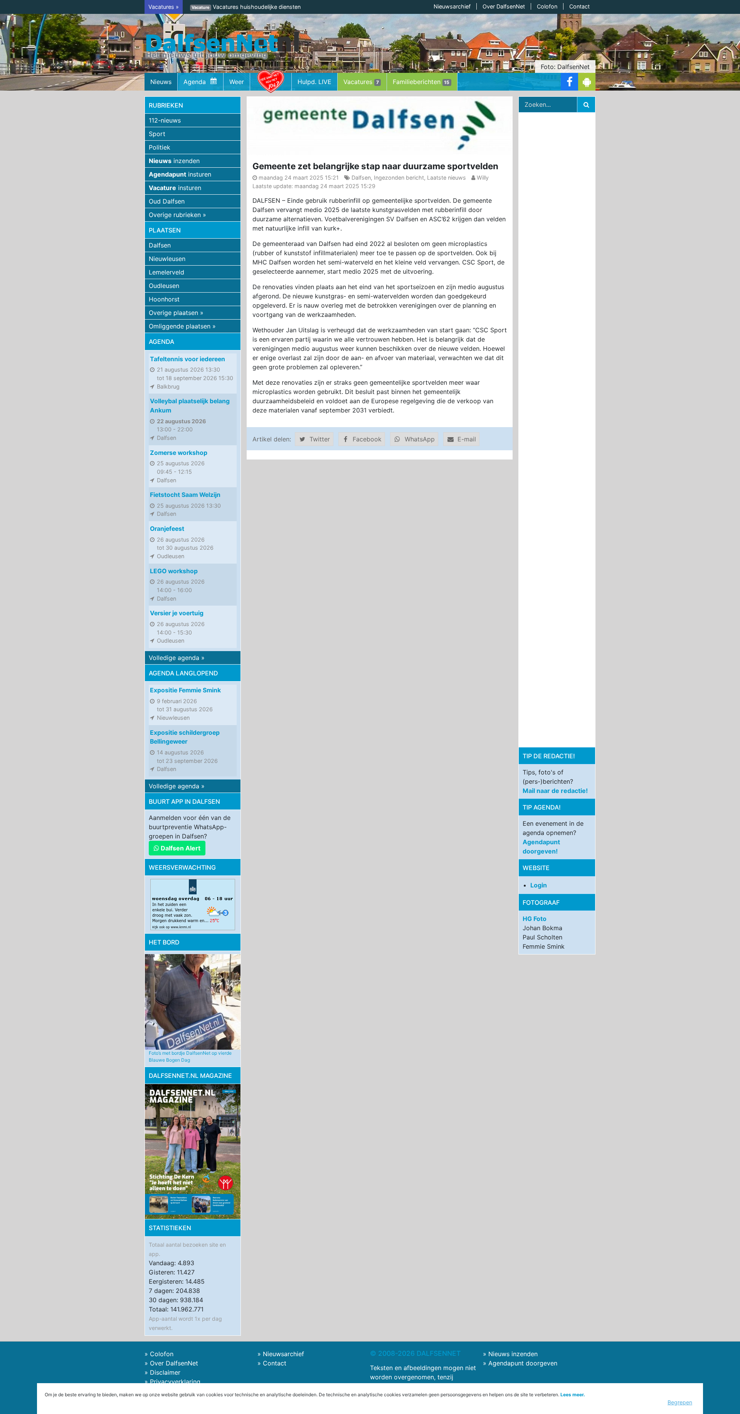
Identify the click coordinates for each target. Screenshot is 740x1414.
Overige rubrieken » (177, 215)
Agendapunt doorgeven (522, 1363)
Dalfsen (160, 245)
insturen (180, 174)
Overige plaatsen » (176, 312)
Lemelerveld (166, 272)
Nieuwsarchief (452, 6)
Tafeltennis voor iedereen (187, 359)
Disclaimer (165, 1372)
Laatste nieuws (446, 177)
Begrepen (680, 1402)
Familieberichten (421, 82)
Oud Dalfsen (167, 201)
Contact (579, 6)
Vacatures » (163, 6)
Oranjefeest (167, 528)
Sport (157, 134)
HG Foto (535, 918)
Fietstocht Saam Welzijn (185, 494)
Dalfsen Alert (179, 848)
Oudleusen (164, 286)
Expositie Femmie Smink (185, 690)
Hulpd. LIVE (314, 82)
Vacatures (361, 82)
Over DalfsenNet (504, 6)
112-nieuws (165, 120)
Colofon (547, 6)
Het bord (164, 942)
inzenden (174, 161)
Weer (236, 82)
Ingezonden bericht (399, 177)
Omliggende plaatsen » (182, 326)
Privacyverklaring (175, 1381)
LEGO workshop (174, 571)
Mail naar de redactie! (555, 791)
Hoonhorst (164, 299)
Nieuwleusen (167, 259)
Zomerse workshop (178, 452)
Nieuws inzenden (513, 1354)
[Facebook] (569, 82)
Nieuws (161, 82)
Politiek (159, 147)
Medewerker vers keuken (235, 6)
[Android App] (586, 82)
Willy (483, 177)
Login (538, 885)
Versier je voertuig (177, 613)
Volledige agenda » (177, 658)
